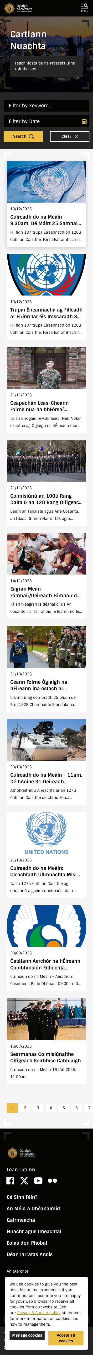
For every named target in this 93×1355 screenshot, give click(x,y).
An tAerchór (17, 1271)
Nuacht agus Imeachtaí (34, 1231)
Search (20, 136)
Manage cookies (27, 1335)
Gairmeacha (21, 1220)
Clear (67, 136)
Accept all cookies (66, 1338)
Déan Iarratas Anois (30, 1254)
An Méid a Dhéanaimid (33, 1208)
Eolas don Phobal (27, 1243)
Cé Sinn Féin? (22, 1197)
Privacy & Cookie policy (39, 1312)
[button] (84, 8)
